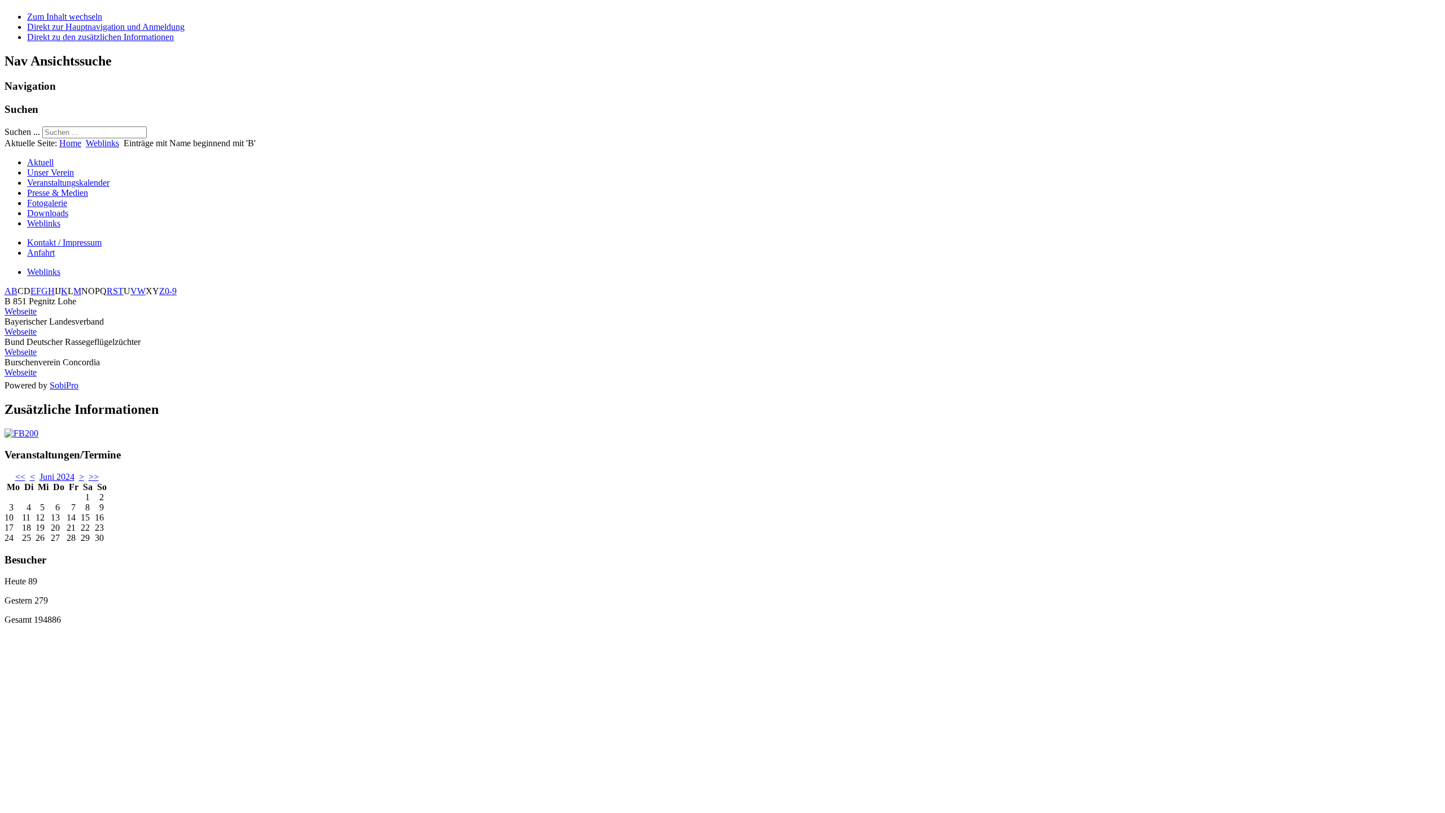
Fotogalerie (47, 203)
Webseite (21, 311)
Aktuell (40, 162)
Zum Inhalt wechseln (64, 16)
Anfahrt (41, 252)
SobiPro (64, 385)
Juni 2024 (57, 477)
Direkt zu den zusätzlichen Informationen (100, 37)
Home (70, 143)
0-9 (171, 291)
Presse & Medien (57, 193)
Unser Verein (50, 172)
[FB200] (21, 433)
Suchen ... (22, 132)
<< (20, 477)
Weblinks (102, 143)
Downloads (47, 213)
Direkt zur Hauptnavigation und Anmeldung (106, 27)
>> (94, 477)
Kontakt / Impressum (64, 242)
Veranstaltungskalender (68, 182)
